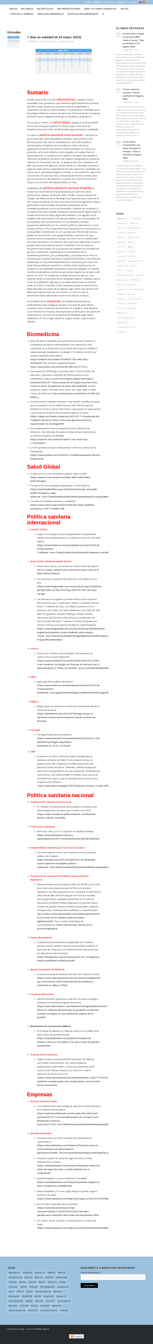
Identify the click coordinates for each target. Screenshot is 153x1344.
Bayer (131, 232)
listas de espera (125, 275)
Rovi (120, 308)
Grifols (121, 256)
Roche (132, 303)
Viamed (122, 322)
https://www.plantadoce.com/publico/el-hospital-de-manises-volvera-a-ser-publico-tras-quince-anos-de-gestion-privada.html (68, 1042)
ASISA (133, 223)
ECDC (121, 247)
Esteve (121, 251)
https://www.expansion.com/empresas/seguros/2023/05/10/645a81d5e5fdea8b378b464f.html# (88, 1198)
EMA (130, 247)
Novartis (131, 284)
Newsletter (121, 2)
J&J (134, 266)
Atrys (120, 232)
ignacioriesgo (68, 41)
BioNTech (133, 237)
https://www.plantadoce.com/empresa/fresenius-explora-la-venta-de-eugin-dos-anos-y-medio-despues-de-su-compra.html (68, 1169)
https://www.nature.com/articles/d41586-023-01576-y (58, 366)
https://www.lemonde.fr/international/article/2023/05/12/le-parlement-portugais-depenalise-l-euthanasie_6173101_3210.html (68, 742)
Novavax (122, 289)
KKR (120, 270)
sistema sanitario (125, 318)
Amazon (122, 223)
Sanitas (131, 308)
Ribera (121, 303)
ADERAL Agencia (42, 1329)
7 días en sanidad (48, 41)
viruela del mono (125, 327)
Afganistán (123, 218)
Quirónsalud (135, 299)
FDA (131, 251)
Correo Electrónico (91, 1272)
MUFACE (135, 280)
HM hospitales (135, 261)
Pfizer (131, 294)
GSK (132, 256)
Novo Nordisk (137, 289)
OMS (120, 294)
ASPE (120, 228)
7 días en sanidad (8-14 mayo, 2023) (54, 37)
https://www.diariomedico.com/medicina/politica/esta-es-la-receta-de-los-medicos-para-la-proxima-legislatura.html (68, 917)
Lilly (129, 270)
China (121, 242)
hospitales (122, 266)
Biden (121, 237)
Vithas (121, 332)
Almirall (136, 218)
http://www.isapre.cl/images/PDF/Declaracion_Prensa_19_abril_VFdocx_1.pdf (78, 785)
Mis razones (109, 2)
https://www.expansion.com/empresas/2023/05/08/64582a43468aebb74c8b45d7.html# (84, 1227)
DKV (131, 242)
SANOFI (121, 313)
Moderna (122, 280)
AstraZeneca (133, 228)
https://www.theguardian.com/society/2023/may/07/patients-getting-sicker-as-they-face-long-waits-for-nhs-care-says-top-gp (69, 590)
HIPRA (121, 261)
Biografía (97, 2)
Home (87, 2)
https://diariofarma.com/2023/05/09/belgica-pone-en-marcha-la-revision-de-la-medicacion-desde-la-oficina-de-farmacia (66, 717)
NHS (120, 284)
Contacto (133, 2)
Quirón (121, 299)
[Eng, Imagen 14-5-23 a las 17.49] (13, 42)
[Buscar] (103, 14)
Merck (140, 275)
